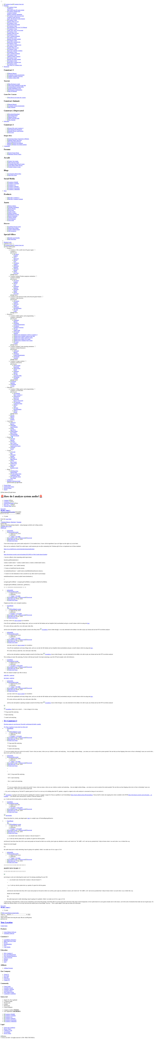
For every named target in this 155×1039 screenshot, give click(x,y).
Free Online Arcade (9, 992)
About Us (6, 974)
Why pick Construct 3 (17, 128)
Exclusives (13, 231)
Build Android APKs (18, 87)
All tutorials (14, 91)
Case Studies (7, 947)
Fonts (12, 210)
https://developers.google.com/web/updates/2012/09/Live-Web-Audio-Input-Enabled (25, 554)
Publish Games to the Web (28, 336)
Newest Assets (17, 226)
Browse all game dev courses (18, 97)
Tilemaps (13, 219)
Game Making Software (10, 932)
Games (13, 211)
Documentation (8, 944)
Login (9, 242)
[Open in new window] (4, 705)
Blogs (8, 469)
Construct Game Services (26, 296)
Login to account (16, 481)
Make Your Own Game (10, 941)
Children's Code (8, 1030)
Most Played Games (19, 164)
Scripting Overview (17, 76)
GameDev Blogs (8, 990)
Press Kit (6, 977)
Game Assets (7, 986)
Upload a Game (16, 167)
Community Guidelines (10, 993)
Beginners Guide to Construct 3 (29, 334)
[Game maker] (14, 245)
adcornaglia (9, 815)
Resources (6, 66)
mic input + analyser (9, 678)
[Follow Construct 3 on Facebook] (13, 188)
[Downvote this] (25, 538)
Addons (14, 206)
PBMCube (3, 528)
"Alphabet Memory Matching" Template (11, 522)
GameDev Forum (8, 988)
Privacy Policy (7, 1029)
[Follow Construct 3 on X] (11, 185)
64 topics (12, 613)
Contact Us (10, 479)
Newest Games (15, 162)
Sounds (17, 214)
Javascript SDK (15, 118)
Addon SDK (15, 77)
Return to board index (13, 913)
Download (17, 114)
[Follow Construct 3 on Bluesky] (13, 186)
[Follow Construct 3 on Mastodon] (13, 189)
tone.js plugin (17, 620)
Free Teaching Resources (10, 956)
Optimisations (18, 89)
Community (7, 146)
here (88, 623)
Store (5, 190)
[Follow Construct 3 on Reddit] (12, 182)
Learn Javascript (8, 957)
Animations (16, 207)
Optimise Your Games (27, 340)
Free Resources (18, 129)
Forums (9, 437)
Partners (6, 959)
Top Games (15, 161)
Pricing (6, 942)
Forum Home (15, 153)
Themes (14, 217)
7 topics (12, 536)
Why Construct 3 (8, 953)
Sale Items (13, 239)
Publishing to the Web (20, 85)
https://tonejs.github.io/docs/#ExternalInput (82, 795)
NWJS (16, 115)
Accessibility (7, 1032)
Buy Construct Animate (16, 199)
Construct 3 (22, 250)
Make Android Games (27, 337)
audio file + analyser (9, 675)
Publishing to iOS (16, 88)
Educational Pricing (15, 141)
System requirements (18, 75)
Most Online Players (17, 165)
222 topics (13, 665)
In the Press (7, 978)
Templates (14, 216)
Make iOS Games (25, 339)
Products (6, 5)
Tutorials (13, 107)
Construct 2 (17, 361)
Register (6, 242)
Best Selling (15, 228)
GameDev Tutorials (9, 989)
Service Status (7, 1033)
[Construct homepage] (14, 4)
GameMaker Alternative (10, 939)
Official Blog (17, 173)
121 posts (17, 536)
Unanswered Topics (9, 486)
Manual (14, 73)
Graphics (14, 213)
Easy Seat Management (10, 954)
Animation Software (9, 933)
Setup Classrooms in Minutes (21, 138)
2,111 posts (19, 613)
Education (6, 121)
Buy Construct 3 (14, 197)
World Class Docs (17, 140)
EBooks (13, 208)
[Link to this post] (11, 539)
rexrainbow (45, 629)
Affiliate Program (8, 968)
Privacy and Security (18, 131)
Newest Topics (17, 154)
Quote (16, 540)
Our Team (6, 976)
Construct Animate (23, 276)
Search (5, 489)
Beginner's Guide (15, 84)
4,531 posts (20, 665)
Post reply (3, 509)
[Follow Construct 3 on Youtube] (13, 183)
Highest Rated (16, 229)
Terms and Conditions (9, 1027)
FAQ (12, 132)
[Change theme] (14, 482)
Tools (12, 220)
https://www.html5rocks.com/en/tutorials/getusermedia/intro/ (19, 549)
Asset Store (10, 421)
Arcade (9, 450)
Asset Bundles (16, 238)
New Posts (14, 175)
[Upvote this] (12, 538)
